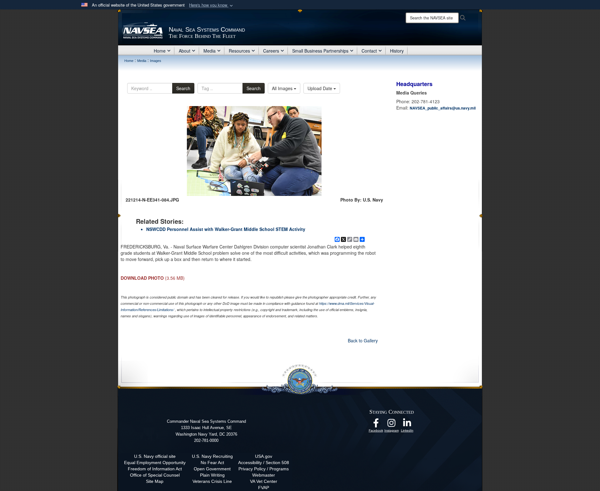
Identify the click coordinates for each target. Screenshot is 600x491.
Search (183, 88)
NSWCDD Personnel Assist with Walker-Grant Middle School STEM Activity (225, 229)
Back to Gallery (363, 340)
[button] (211, 5)
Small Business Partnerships (320, 51)
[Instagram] (391, 424)
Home (160, 51)
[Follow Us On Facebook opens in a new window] (376, 424)
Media (209, 51)
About (184, 51)
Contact (369, 51)
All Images (283, 88)
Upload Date (320, 88)
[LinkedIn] (407, 424)
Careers (271, 51)
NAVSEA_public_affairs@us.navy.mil (443, 108)
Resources (239, 51)
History (397, 51)
